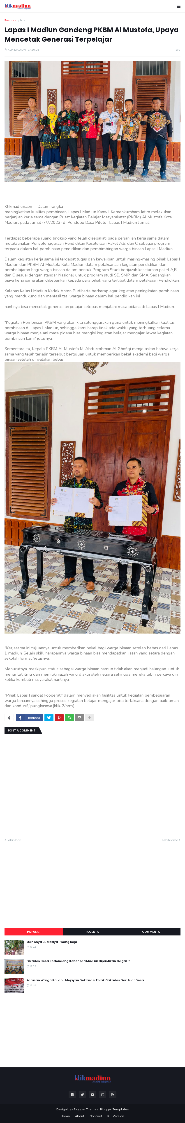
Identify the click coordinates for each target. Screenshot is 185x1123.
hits (22, 20)
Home (65, 1116)
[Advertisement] (92, 879)
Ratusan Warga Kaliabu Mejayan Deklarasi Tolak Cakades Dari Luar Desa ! (86, 980)
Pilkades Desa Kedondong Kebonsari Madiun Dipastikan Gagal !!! (78, 961)
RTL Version (115, 1116)
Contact (96, 1116)
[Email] (79, 717)
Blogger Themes (86, 1109)
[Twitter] (48, 717)
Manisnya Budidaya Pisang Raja (51, 942)
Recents (92, 932)
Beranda (11, 20)
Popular (33, 932)
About (79, 1116)
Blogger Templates (114, 1109)
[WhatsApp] (69, 717)
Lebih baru (14, 840)
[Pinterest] (59, 717)
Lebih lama (170, 840)
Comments (151, 932)
